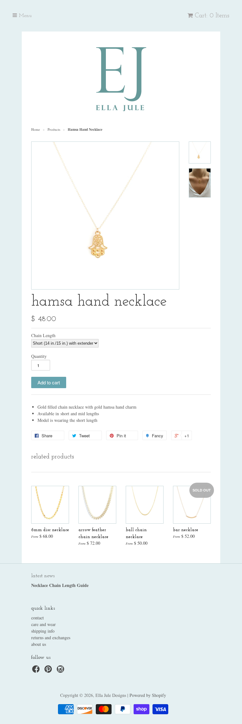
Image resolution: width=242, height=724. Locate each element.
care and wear (43, 624)
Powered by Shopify (148, 695)
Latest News (43, 575)
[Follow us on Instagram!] (61, 670)
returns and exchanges (50, 638)
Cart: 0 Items (212, 16)
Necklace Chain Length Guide (60, 585)
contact (37, 618)
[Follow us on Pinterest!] (49, 670)
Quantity (39, 356)
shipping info (43, 631)
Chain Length (43, 335)
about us (38, 644)
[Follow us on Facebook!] (37, 670)
